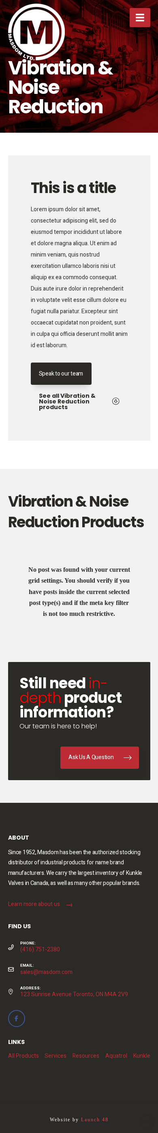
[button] (140, 17)
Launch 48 (95, 1119)
